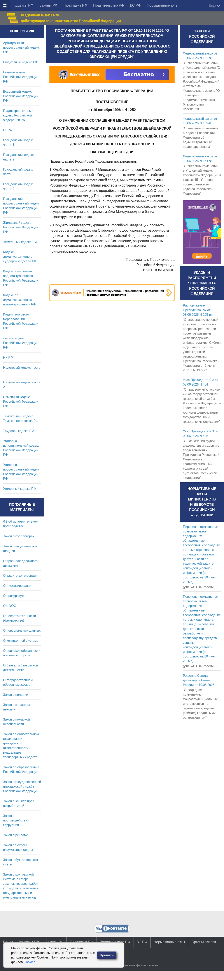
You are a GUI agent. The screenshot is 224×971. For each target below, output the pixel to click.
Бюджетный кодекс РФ (20, 62)
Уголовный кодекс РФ (19, 488)
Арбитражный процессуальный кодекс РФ (21, 47)
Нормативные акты (162, 5)
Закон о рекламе (15, 835)
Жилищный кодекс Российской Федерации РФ (20, 227)
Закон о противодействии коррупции (16, 820)
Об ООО (9, 606)
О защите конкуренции (20, 575)
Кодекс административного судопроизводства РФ (20, 256)
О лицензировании (17, 585)
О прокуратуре (14, 595)
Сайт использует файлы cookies (134, 965)
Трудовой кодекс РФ (18, 431)
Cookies (29, 962)
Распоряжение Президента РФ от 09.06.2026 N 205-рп (198, 309)
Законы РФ (48, 5)
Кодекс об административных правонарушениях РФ (19, 299)
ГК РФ (7, 130)
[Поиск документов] (5, 5)
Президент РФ (75, 5)
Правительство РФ (108, 5)
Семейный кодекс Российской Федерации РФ (20, 401)
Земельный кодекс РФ (20, 242)
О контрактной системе (20, 640)
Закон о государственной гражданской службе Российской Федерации (22, 786)
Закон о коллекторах (18, 536)
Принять (107, 955)
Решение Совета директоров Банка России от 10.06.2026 (198, 680)
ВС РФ (135, 5)
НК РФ (8, 357)
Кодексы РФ (23, 5)
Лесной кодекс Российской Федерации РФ (20, 342)
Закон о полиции (15, 694)
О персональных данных (22, 630)
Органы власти (203, 942)
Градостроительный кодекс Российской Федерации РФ (18, 115)
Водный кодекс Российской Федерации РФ (20, 76)
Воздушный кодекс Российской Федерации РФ (20, 96)
